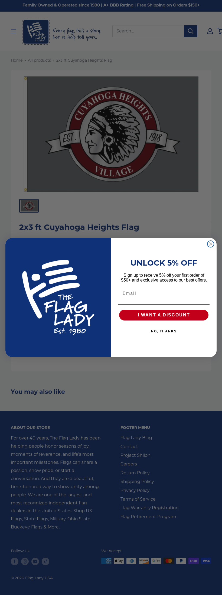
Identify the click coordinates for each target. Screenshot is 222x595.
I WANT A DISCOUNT (164, 315)
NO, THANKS (164, 331)
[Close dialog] (210, 244)
